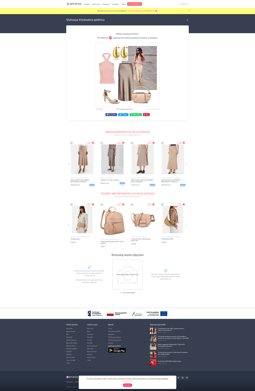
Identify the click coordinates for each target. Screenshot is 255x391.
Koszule (89, 340)
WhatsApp (136, 115)
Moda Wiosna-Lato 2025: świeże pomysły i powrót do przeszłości (171, 329)
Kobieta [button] (87, 4)
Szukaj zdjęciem (135, 4)
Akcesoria (69, 328)
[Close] (189, 11)
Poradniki (115, 4)
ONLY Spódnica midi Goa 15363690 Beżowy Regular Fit (142, 180)
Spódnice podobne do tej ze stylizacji (127, 131)
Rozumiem (128, 385)
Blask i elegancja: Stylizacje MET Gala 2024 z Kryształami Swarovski (171, 345)
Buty (67, 334)
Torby (68, 363)
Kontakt (110, 343)
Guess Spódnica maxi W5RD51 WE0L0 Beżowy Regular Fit (170, 180)
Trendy (123, 4)
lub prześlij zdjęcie (128, 292)
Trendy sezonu (162, 332)
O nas (110, 328)
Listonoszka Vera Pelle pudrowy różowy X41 (141, 239)
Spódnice (69, 351)
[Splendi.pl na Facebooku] (178, 377)
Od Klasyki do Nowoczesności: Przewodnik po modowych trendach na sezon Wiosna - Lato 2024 (173, 337)
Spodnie (89, 354)
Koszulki (89, 343)
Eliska (101, 109)
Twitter (124, 115)
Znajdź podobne (88, 142)
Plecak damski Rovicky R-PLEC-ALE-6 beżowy (112, 242)
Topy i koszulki (70, 360)
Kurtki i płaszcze (71, 340)
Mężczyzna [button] (96, 4)
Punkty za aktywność (114, 340)
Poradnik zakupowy (163, 348)
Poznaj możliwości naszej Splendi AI (141, 11)
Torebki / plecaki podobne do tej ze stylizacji (127, 193)
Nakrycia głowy (71, 346)
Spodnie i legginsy (71, 348)
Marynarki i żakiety (72, 343)
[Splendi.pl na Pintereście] (187, 377)
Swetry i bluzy (70, 357)
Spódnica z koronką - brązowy (110, 180)
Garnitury (90, 334)
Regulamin (111, 334)
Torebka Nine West (167, 239)
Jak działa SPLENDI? (114, 331)
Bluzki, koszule (70, 331)
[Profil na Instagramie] (182, 377)
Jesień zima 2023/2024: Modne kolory (169, 361)
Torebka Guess (75, 239)
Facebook (112, 115)
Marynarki (90, 348)
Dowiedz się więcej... (127, 381)
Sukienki (68, 354)
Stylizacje (106, 4)
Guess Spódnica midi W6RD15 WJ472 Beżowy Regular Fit (79, 180)
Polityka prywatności (114, 337)
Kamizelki (69, 337)
